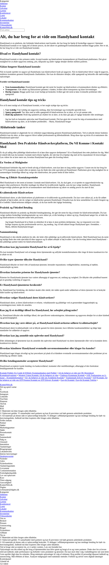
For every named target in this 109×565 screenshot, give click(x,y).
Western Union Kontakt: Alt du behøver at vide (38, 375)
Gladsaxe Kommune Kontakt (72, 375)
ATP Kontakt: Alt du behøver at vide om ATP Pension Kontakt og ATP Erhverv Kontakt (53, 379)
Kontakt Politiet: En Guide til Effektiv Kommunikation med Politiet (28, 373)
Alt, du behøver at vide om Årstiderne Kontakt (44, 378)
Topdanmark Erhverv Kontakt (78, 378)
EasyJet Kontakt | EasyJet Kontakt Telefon (78, 380)
